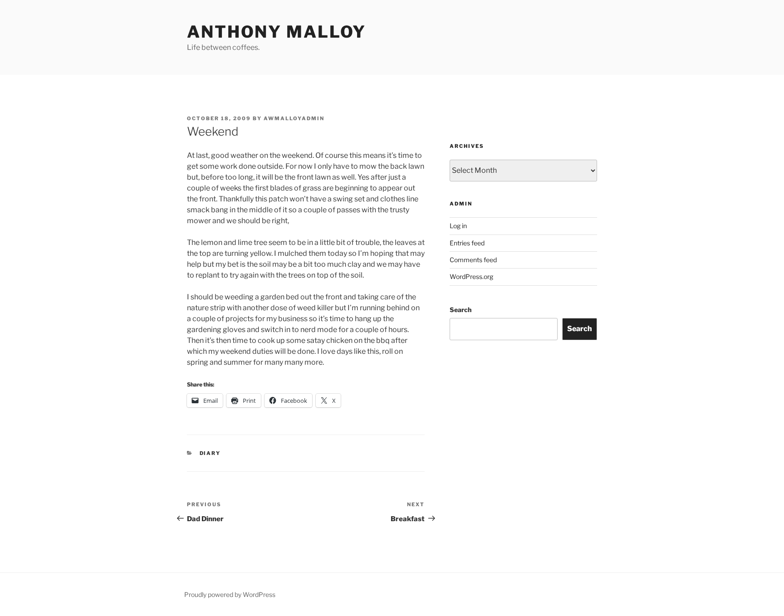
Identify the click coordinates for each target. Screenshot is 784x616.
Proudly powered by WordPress (229, 594)
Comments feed (473, 260)
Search (460, 309)
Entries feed (467, 243)
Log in (458, 226)
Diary (210, 453)
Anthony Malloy (276, 32)
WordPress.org (471, 276)
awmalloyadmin (294, 118)
